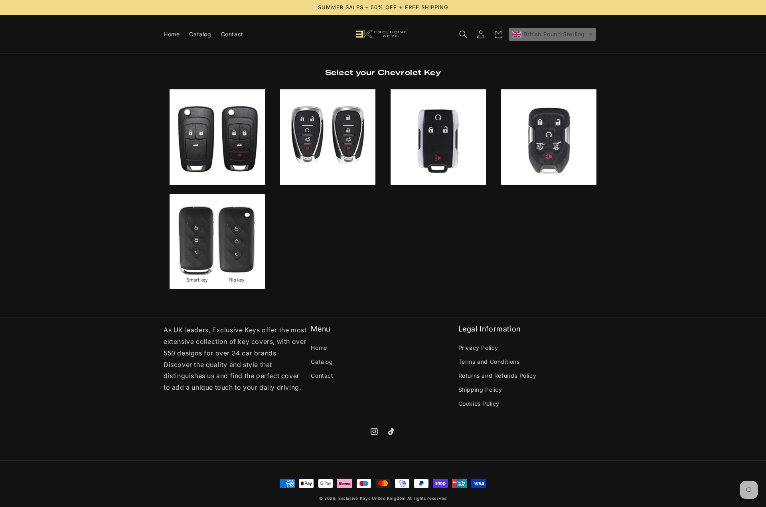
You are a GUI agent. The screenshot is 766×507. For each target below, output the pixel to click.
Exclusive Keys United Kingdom (372, 498)
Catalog (322, 361)
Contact (322, 375)
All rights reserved (427, 498)
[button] (463, 34)
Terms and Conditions (489, 361)
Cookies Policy (478, 403)
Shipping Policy (480, 389)
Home (319, 347)
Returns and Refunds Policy (497, 375)
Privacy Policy (478, 347)
